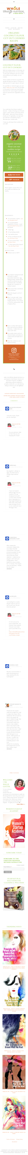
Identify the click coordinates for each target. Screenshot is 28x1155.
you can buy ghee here (15, 219)
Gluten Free (13, 27)
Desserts (7, 27)
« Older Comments (14, 773)
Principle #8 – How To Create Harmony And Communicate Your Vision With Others (14, 1010)
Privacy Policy (19, 1139)
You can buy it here (13, 238)
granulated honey (14, 225)
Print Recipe (16, 175)
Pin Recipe (16, 179)
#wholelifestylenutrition (14, 359)
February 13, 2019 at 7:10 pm (16, 707)
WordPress (18, 1152)
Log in (23, 1152)
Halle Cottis (16, 424)
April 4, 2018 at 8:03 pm (15, 598)
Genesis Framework (8, 1152)
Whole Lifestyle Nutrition (14, 10)
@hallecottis (12, 356)
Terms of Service (10, 1139)
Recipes (10, 29)
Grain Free (20, 27)
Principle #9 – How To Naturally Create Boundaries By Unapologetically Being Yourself (14, 968)
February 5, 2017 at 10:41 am (16, 467)
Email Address (8, 866)
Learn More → (21, 804)
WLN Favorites (16, 29)
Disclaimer (14, 1141)
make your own (10, 87)
